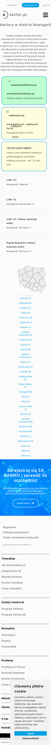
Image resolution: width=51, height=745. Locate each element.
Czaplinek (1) (25, 322)
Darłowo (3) (25, 327)
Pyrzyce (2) (25, 414)
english (46, 5)
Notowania (8, 634)
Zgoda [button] (30, 733)
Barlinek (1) (25, 298)
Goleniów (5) (25, 340)
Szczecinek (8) (25, 431)
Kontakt (6, 727)
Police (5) (25, 401)
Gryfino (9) (26, 349)
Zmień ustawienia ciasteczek (21, 537)
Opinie (5, 707)
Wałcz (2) (25, 446)
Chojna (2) (25, 313)
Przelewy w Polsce (13, 666)
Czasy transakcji (11, 588)
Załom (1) (25, 455)
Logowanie (12, 5)
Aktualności (9, 698)
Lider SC (11, 180)
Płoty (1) (25, 397)
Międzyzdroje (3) (25, 377)
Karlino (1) (25, 362)
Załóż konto (23, 503)
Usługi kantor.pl (11, 570)
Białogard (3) (25, 303)
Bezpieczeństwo (11, 576)
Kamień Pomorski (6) (25, 355)
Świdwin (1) (25, 436)
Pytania (6, 640)
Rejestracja (30, 5)
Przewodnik (8, 646)
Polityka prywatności (16, 532)
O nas (4, 718)
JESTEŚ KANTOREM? (19, 148)
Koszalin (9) (25, 372)
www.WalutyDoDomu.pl (20, 93)
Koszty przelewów (13, 678)
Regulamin (9, 527)
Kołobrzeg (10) (25, 367)
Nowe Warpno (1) (25, 385)
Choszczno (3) (25, 317)
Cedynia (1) (25, 308)
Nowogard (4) (25, 392)
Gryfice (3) (25, 344)
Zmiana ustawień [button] (30, 738)
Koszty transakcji (12, 582)
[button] (45, 15)
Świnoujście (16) (25, 441)
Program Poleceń (12, 608)
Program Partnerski (13, 614)
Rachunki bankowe (13, 672)
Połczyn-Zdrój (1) (25, 407)
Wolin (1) (25, 451)
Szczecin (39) (25, 426)
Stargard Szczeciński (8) (25, 420)
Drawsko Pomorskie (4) (25, 333)
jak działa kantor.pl (13, 565)
